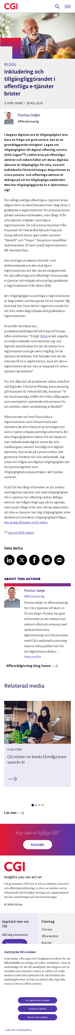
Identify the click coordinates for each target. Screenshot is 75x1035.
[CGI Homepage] (11, 6)
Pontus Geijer (29, 114)
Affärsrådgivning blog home (28, 665)
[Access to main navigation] (67, 6)
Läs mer (10, 812)
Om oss (47, 929)
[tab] (32, 806)
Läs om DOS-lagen (21, 532)
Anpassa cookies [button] (37, 1008)
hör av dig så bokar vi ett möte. (26, 522)
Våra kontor (50, 936)
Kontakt (37, 844)
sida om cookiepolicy (18, 1030)
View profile (32, 656)
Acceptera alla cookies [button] (37, 1000)
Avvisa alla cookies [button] (38, 1017)
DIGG (44, 336)
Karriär (47, 943)
